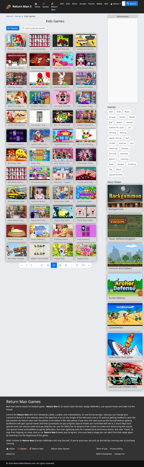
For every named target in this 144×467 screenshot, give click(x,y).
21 (41, 265)
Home (9, 16)
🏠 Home (37, 5)
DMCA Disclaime (104, 454)
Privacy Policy (116, 448)
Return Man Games (60, 448)
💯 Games (45, 5)
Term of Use (101, 448)
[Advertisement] (123, 60)
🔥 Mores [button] (114, 3)
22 (48, 265)
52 (83, 265)
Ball (106, 3)
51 (77, 265)
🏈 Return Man (54, 6)
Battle (99, 3)
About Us (10, 454)
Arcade (83, 3)
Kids (68, 3)
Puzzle (91, 3)
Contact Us (119, 454)
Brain (74, 3)
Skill (62, 3)
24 (60, 265)
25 (66, 265)
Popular (14, 28)
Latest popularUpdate (35, 28)
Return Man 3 (22, 6)
